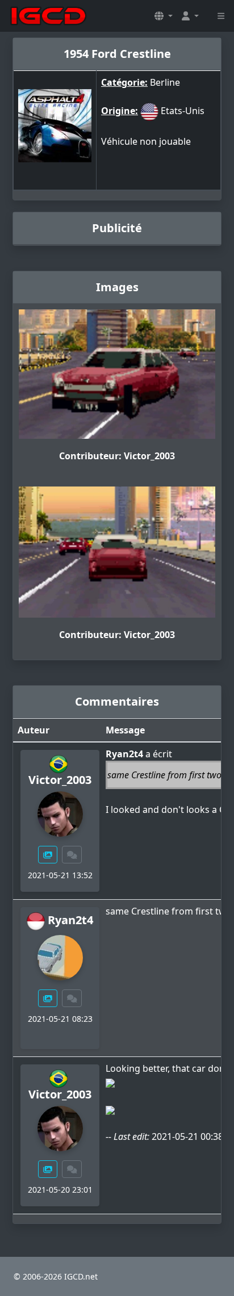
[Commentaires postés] (72, 854)
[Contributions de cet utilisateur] (47, 854)
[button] (163, 16)
